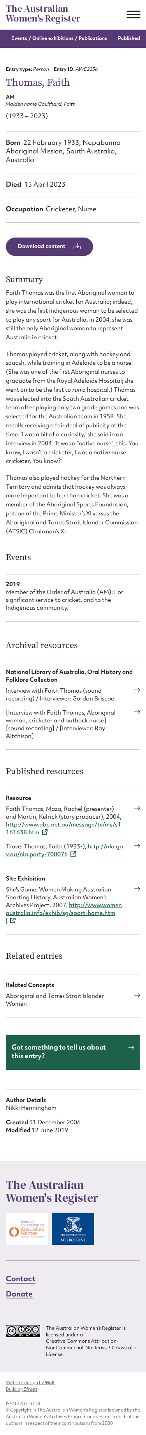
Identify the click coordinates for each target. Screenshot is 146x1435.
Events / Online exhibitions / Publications (59, 38)
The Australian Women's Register (43, 13)
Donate (19, 1294)
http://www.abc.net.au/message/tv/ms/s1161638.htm (63, 828)
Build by (21, 1389)
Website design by (30, 1382)
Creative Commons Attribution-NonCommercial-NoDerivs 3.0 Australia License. (91, 1347)
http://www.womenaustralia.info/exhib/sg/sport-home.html (64, 913)
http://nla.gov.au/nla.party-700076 (64, 850)
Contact (20, 1278)
